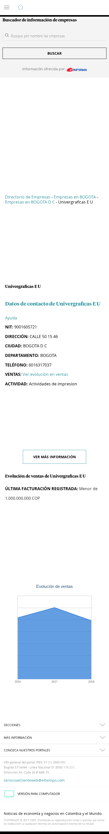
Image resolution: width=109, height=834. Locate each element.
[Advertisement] (54, 132)
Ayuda (11, 318)
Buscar (54, 53)
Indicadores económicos (90, 7)
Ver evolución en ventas (45, 374)
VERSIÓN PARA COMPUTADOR (38, 794)
